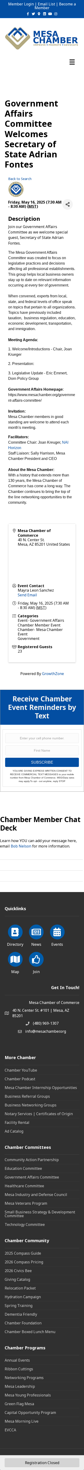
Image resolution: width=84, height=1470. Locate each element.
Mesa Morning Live (21, 1421)
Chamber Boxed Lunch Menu (30, 1331)
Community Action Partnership (32, 1159)
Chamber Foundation (23, 1323)
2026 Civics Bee (18, 1270)
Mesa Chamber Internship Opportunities (41, 1087)
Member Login (21, 4)
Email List (46, 4)
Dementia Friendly (21, 1314)
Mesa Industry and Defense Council (36, 1194)
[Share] (67, 204)
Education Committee (23, 1168)
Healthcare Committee (24, 1185)
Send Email (27, 595)
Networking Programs (24, 1377)
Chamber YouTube (21, 1070)
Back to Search (20, 178)
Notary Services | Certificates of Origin (39, 1113)
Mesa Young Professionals (28, 1395)
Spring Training (18, 1305)
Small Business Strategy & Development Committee (40, 1213)
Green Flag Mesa (19, 1403)
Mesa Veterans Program (26, 1203)
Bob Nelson (21, 846)
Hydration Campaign (23, 1296)
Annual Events (17, 1360)
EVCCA (10, 1430)
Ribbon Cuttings (19, 1369)
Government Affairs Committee (32, 1177)
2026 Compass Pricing (24, 1262)
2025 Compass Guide (23, 1253)
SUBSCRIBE (42, 762)
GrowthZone (53, 673)
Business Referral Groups (27, 1096)
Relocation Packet (20, 1288)
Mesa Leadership (20, 1386)
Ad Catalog (14, 1131)
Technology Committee (25, 1224)
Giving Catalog (17, 1279)
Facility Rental (17, 1122)
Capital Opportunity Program (30, 1412)
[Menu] (72, 62)
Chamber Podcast (20, 1078)
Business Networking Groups (30, 1105)
